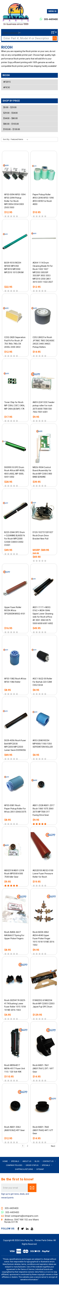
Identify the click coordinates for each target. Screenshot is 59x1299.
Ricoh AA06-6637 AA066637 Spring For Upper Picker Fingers (14, 935)
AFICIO (6, 87)
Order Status (32, 1165)
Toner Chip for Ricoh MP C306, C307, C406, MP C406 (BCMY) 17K (14, 405)
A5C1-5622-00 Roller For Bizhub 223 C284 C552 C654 (42, 681)
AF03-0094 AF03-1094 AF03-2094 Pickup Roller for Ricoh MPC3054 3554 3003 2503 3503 (14, 200)
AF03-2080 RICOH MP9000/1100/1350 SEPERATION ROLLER (43, 743)
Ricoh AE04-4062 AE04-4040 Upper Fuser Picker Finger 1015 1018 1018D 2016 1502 (43, 938)
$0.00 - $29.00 (9, 107)
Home (5, 1161)
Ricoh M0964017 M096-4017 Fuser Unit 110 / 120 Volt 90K (14, 1068)
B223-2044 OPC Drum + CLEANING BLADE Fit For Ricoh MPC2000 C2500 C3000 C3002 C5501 (14, 538)
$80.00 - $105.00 (11, 124)
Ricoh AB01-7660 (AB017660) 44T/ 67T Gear (43, 1130)
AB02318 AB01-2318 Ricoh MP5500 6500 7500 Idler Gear (14, 873)
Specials (15, 1161)
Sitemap (40, 1169)
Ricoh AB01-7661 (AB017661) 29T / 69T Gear (43, 1068)
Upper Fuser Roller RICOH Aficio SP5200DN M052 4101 (14, 610)
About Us (26, 1161)
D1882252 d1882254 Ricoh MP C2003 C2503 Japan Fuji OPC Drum (43, 1003)
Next (53, 1146)
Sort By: (6, 139)
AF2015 (6, 82)
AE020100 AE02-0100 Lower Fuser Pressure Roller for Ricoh (43, 873)
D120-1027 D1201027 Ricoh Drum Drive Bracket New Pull (43, 535)
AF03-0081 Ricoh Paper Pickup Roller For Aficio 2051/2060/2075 (15, 808)
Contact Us (48, 1161)
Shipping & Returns (24, 1169)
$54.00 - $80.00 (10, 118)
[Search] (55, 38)
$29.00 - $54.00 (10, 113)
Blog (37, 1161)
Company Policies (14, 1165)
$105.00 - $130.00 (11, 129)
